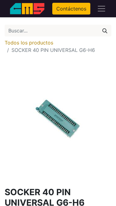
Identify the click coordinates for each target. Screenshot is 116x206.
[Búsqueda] (104, 30)
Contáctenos (71, 9)
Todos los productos (29, 43)
